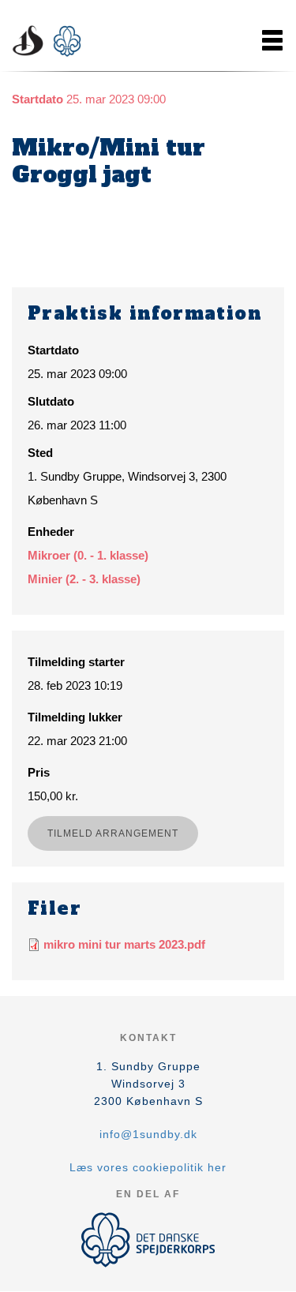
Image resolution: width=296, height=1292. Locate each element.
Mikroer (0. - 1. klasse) (88, 555)
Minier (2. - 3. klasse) (84, 579)
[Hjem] (51, 40)
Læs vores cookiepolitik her (148, 1167)
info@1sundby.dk (148, 1134)
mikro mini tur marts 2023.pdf (124, 944)
